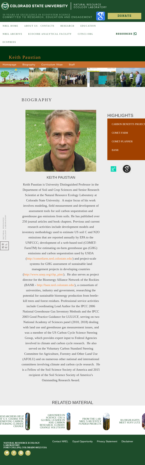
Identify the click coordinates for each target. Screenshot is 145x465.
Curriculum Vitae (52, 64)
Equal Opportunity (82, 441)
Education (88, 26)
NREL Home (10, 26)
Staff (72, 64)
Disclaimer (127, 441)
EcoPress (9, 42)
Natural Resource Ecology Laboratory (90, 6)
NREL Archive (12, 34)
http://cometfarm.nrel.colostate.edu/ (49, 258)
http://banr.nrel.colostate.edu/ (55, 285)
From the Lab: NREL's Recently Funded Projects (90, 421)
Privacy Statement (107, 441)
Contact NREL (60, 441)
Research (67, 26)
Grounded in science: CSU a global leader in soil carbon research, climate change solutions (52, 421)
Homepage (9, 64)
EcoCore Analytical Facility (50, 34)
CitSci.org (85, 34)
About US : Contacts (39, 26)
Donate (125, 16)
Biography (28, 64)
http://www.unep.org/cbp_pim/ (43, 274)
